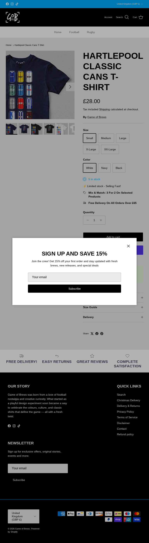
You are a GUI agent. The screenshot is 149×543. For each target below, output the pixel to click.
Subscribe (74, 288)
